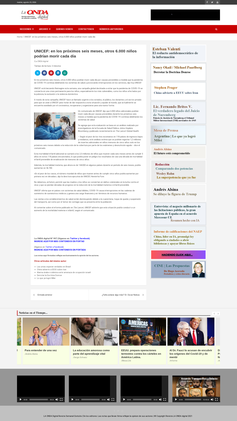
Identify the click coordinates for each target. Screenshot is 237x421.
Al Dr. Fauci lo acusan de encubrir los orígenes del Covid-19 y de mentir (142, 353)
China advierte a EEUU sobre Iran (51, 269)
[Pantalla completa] (61, 399)
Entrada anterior (45, 295)
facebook (84, 238)
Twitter (73, 238)
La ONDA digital (41, 61)
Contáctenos (86, 29)
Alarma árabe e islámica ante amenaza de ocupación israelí (64, 272)
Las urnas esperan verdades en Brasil (54, 266)
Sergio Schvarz (32, 357)
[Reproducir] (20, 399)
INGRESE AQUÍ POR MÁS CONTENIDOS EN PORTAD (59, 241)
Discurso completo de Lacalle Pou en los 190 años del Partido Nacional (189, 353)
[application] (41, 389)
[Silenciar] (56, 399)
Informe (125, 361)
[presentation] (214, 314)
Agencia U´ (175, 361)
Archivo (43, 29)
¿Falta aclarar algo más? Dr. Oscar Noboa (120, 295)
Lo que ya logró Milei (46, 278)
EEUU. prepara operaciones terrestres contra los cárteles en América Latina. (93, 353)
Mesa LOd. (78, 361)
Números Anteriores (111, 29)
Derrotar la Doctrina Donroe (49, 275)
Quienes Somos (64, 29)
